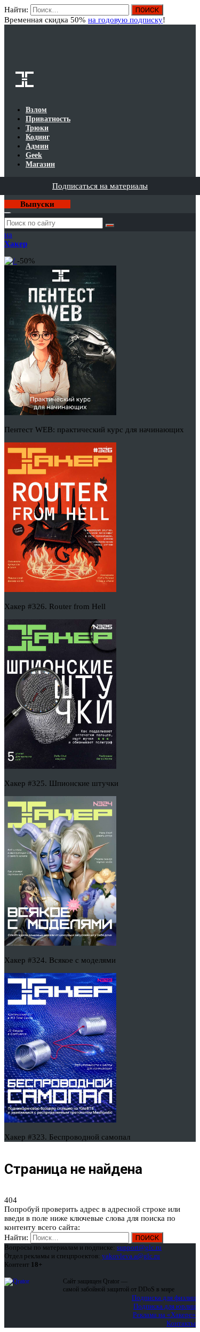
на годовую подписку (125, 19)
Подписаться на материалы (100, 186)
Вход (188, 15)
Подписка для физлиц (164, 1298)
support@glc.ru (139, 1247)
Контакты (181, 1323)
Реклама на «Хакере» (164, 1315)
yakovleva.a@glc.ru (131, 1256)
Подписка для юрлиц (164, 1306)
